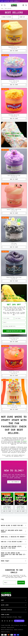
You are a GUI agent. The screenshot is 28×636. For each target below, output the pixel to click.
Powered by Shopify (5, 631)
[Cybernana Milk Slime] (14, 33)
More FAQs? (5, 561)
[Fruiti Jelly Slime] (14, 357)
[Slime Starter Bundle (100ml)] (21, 499)
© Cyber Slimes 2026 (5, 625)
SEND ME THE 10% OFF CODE (14, 331)
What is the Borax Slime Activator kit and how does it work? (13, 554)
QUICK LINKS (5, 605)
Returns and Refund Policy (7, 629)
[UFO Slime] (14, 229)
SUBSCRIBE (21, 582)
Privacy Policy (23, 625)
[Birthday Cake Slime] (14, 101)
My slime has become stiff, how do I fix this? (11, 547)
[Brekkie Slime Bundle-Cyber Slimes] (14, 134)
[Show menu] (1, 5)
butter (25, 440)
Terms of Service (15, 625)
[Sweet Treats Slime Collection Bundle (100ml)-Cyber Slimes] (14, 297)
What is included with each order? (11, 531)
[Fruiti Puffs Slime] (14, 67)
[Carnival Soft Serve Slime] (14, 391)
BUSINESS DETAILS (6, 609)
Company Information (18, 629)
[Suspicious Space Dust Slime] (14, 263)
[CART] (26, 5)
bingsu (18, 440)
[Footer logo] (6, 594)
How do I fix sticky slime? (11, 541)
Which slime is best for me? (12, 525)
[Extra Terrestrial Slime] (14, 161)
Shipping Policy (10, 627)
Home (2, 8)
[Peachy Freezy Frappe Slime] (14, 195)
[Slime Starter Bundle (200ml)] (7, 499)
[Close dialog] (25, 303)
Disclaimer (3, 627)
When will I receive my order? (13, 537)
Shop (2, 600)
